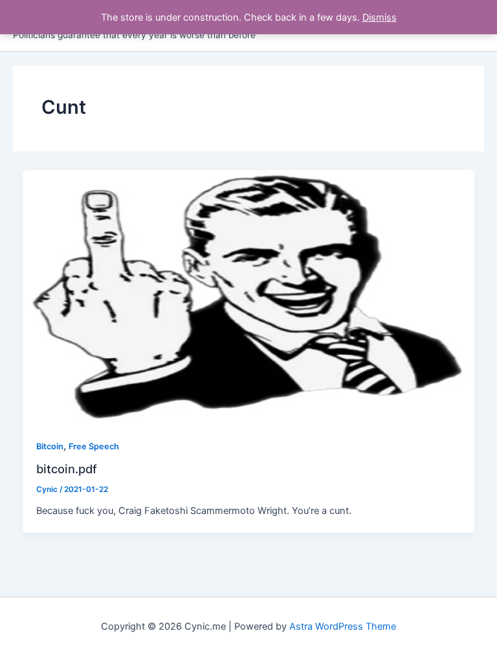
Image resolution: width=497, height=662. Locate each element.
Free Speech (94, 446)
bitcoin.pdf (66, 469)
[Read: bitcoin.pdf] (249, 297)
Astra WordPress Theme (342, 626)
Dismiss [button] (379, 17)
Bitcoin (49, 446)
